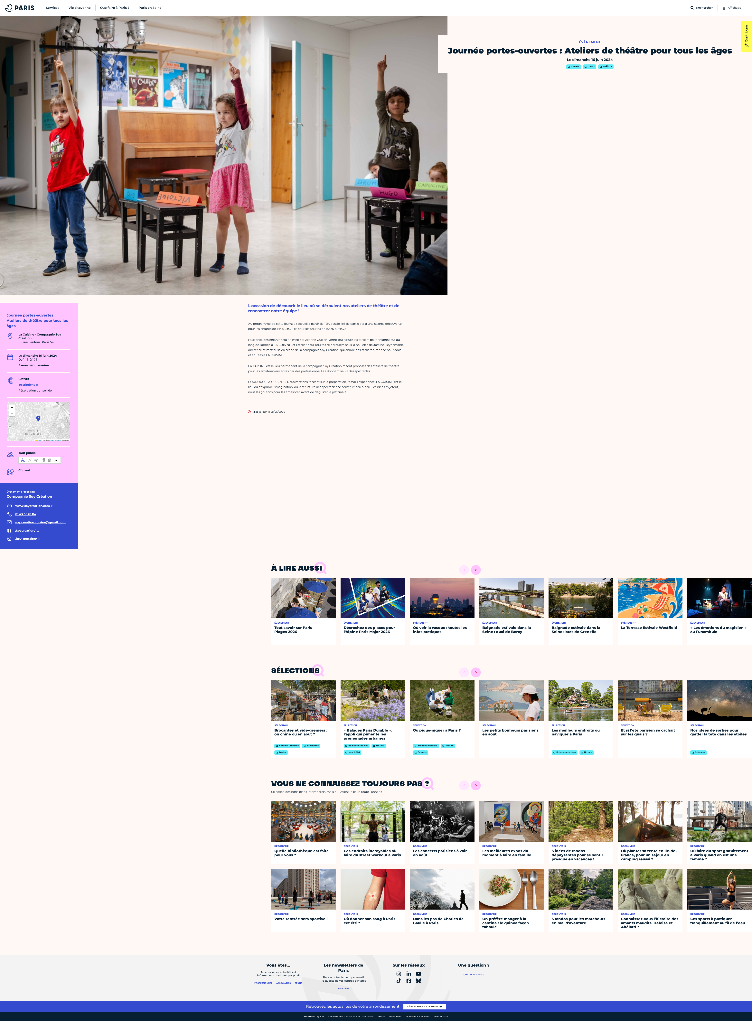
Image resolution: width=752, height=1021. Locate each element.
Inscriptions (26, 384)
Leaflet (39, 440)
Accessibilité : (351, 1016)
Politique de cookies (418, 1016)
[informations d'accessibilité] (39, 460)
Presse (381, 1016)
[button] (38, 418)
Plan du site (441, 1016)
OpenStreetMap (56, 440)
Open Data (395, 1016)
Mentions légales (314, 1016)
